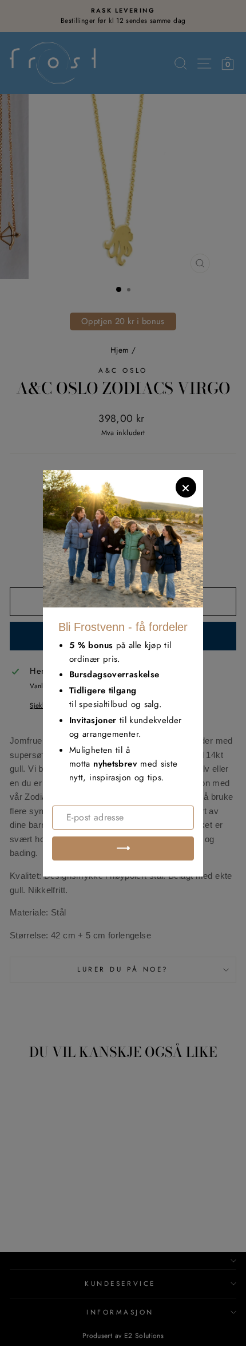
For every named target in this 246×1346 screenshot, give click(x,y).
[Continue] (123, 848)
